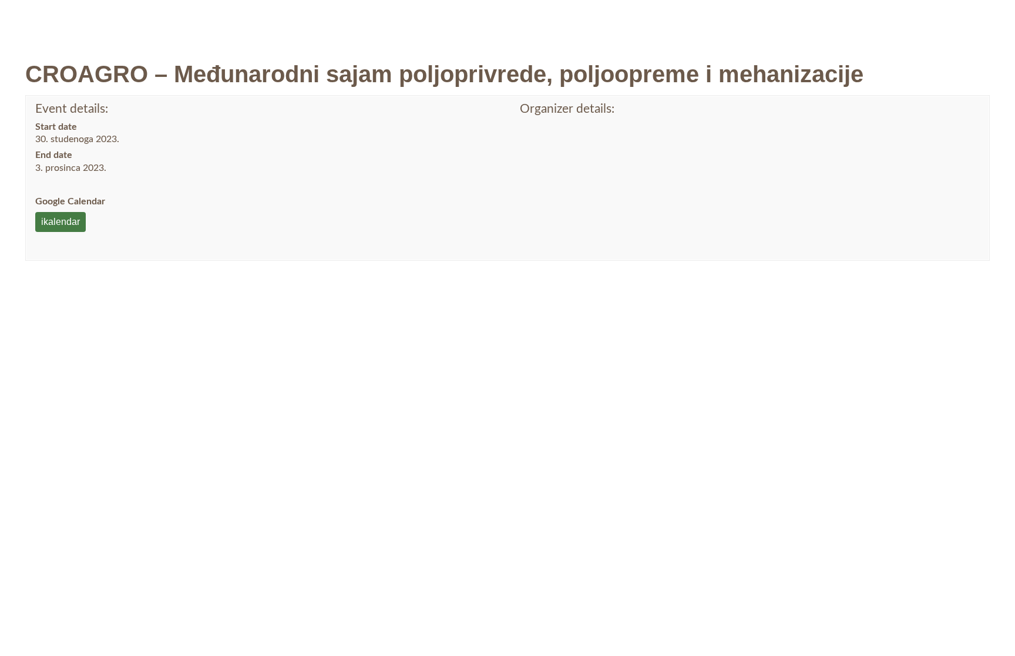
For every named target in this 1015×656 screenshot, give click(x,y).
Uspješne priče (716, 21)
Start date (56, 127)
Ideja (578, 21)
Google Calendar (70, 201)
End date (53, 155)
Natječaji (522, 21)
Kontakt (783, 21)
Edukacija (636, 21)
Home (420, 21)
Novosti (467, 21)
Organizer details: (567, 109)
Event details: (71, 109)
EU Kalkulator (855, 21)
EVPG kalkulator (952, 21)
